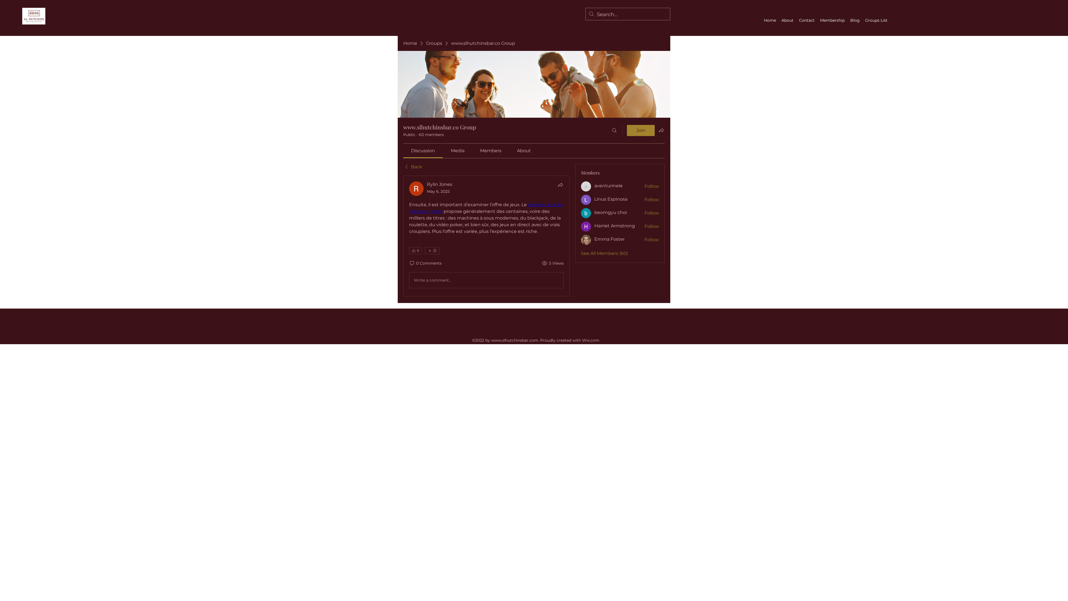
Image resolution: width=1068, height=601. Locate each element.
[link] (423, 150)
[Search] (614, 130)
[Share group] (661, 130)
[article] (486, 236)
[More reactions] (432, 250)
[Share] (560, 184)
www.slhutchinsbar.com (514, 340)
